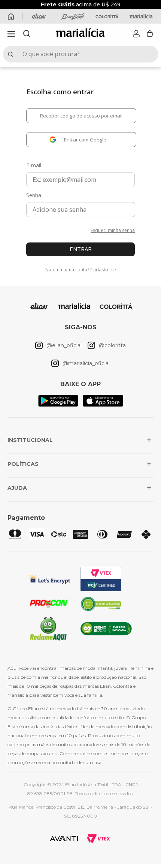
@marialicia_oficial (86, 363)
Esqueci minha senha (113, 230)
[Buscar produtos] (11, 54)
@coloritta (112, 345)
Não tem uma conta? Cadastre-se (80, 270)
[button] (11, 33)
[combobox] (80, 54)
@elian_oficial (64, 345)
